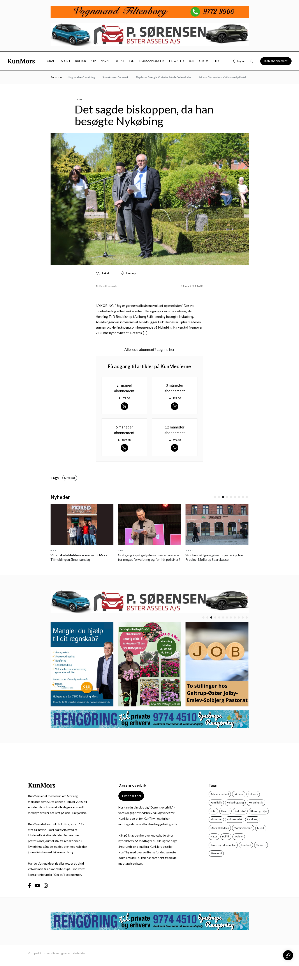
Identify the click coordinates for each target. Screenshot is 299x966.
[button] (215, 497)
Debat (119, 61)
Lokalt (51, 61)
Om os (203, 61)
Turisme (261, 845)
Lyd (132, 61)
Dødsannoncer (151, 61)
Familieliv (216, 802)
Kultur (80, 61)
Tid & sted (176, 61)
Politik (225, 836)
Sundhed (246, 845)
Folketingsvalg (235, 802)
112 (93, 61)
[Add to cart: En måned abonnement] (124, 406)
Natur (214, 836)
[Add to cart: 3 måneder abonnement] (174, 406)
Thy (216, 61)
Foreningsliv (256, 802)
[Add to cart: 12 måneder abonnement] (174, 448)
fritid (213, 811)
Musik (260, 828)
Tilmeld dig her (131, 796)
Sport (65, 61)
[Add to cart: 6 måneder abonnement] (124, 448)
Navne (105, 61)
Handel (225, 811)
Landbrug (252, 819)
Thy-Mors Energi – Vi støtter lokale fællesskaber (155, 77)
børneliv (238, 794)
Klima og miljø (258, 811)
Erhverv (253, 794)
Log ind (241, 61)
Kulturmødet (234, 819)
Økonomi (216, 853)
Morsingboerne (243, 828)
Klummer (216, 819)
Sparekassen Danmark (106, 77)
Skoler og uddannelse (223, 845)
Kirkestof (69, 477)
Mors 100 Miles (220, 828)
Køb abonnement (276, 61)
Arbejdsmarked (220, 794)
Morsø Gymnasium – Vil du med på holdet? (215, 77)
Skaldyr (238, 836)
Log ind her (166, 349)
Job (191, 61)
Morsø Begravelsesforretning (68, 77)
